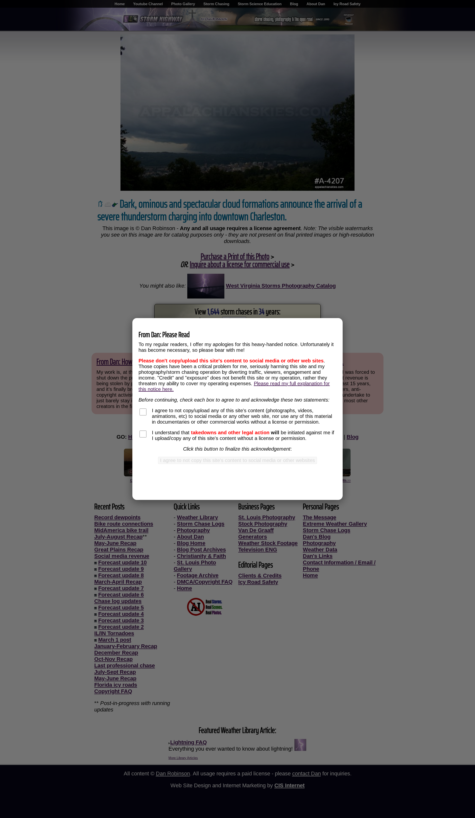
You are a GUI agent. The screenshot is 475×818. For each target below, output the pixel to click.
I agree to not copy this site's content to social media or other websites (237, 460)
